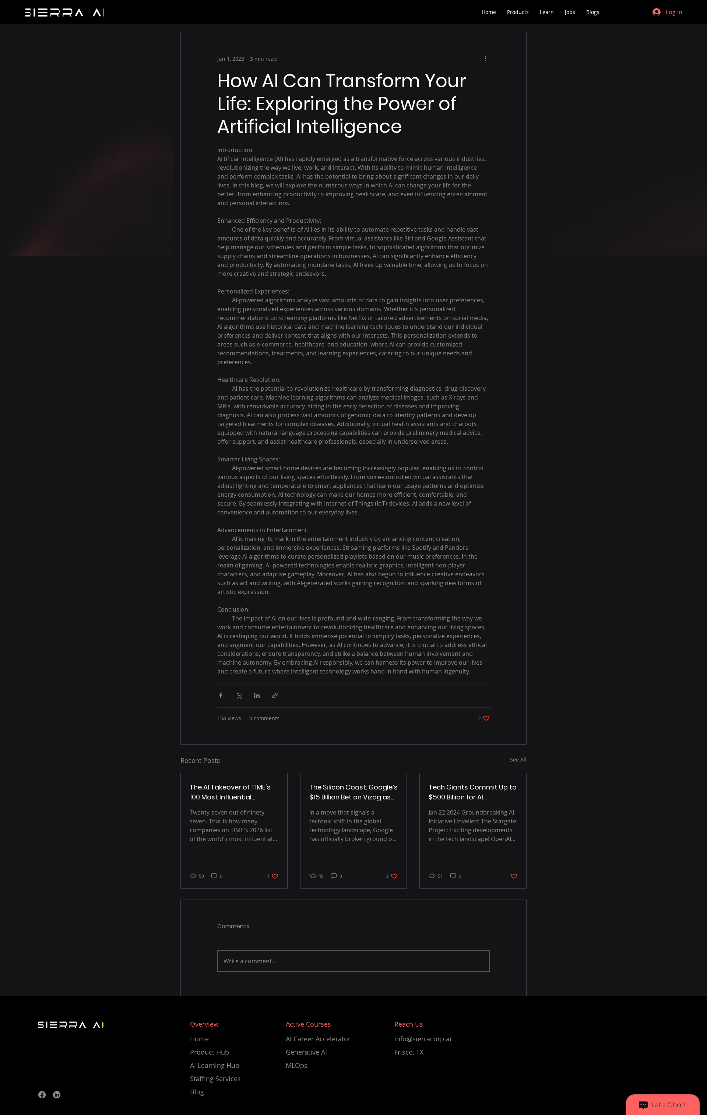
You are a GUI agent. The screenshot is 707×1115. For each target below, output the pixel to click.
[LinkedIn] (56, 1094)
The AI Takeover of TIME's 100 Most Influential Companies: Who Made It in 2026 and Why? (231, 792)
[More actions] (485, 58)
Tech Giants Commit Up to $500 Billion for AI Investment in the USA (473, 792)
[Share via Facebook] (220, 695)
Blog (197, 1091)
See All (518, 759)
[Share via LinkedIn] (256, 695)
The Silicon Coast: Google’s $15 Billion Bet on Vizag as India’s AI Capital (353, 792)
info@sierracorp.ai (422, 1038)
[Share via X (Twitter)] (238, 695)
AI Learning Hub (214, 1065)
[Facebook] (42, 1094)
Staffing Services (215, 1078)
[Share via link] (274, 695)
